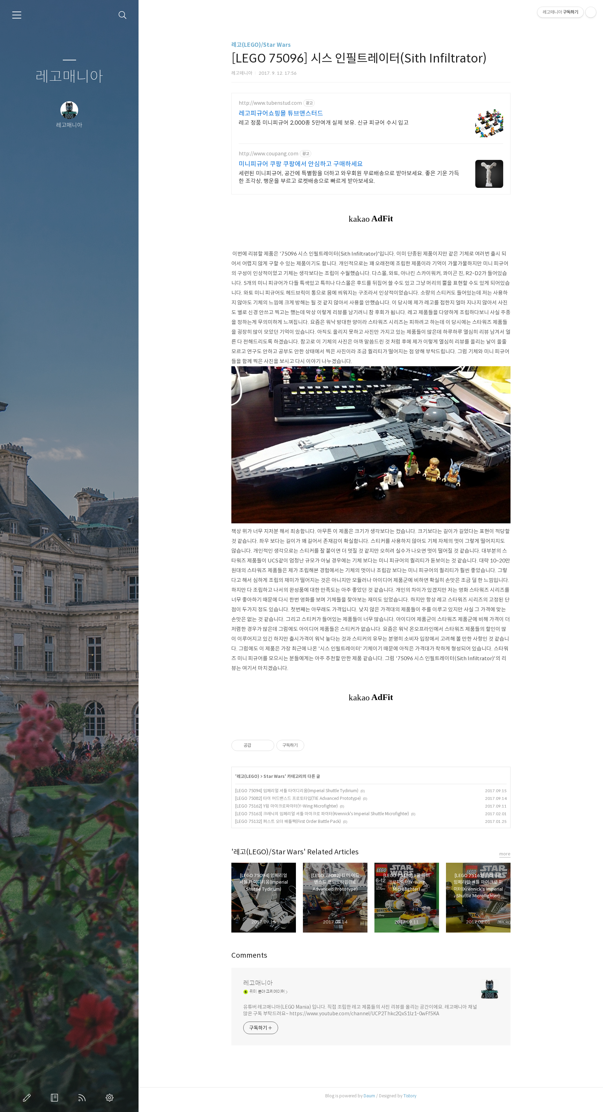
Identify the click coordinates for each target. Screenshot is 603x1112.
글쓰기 (28, 1098)
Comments (249, 955)
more (505, 854)
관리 (111, 1098)
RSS (83, 1098)
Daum (369, 1095)
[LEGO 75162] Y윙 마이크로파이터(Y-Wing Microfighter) (286, 806)
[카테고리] (16, 15)
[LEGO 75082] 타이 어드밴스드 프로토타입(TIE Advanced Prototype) (298, 798)
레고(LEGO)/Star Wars (261, 45)
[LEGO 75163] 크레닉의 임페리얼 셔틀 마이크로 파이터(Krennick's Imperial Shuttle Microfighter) (322, 813)
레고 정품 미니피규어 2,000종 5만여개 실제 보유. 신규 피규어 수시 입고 (324, 122)
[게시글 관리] (266, 745)
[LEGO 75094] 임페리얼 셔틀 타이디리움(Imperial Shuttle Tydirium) (296, 790)
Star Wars (274, 776)
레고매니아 (69, 77)
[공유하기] (257, 745)
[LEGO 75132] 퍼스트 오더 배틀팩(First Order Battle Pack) (288, 821)
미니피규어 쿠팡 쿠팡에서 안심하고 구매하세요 (301, 164)
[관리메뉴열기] (591, 12)
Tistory (409, 1095)
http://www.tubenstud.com (270, 103)
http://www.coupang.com (268, 154)
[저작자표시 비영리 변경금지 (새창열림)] (313, 745)
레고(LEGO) (248, 776)
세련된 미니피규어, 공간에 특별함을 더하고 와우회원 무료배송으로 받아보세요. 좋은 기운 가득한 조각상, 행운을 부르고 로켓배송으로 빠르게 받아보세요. (349, 177)
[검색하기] (123, 15)
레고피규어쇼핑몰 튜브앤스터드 (281, 113)
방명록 (55, 1098)
